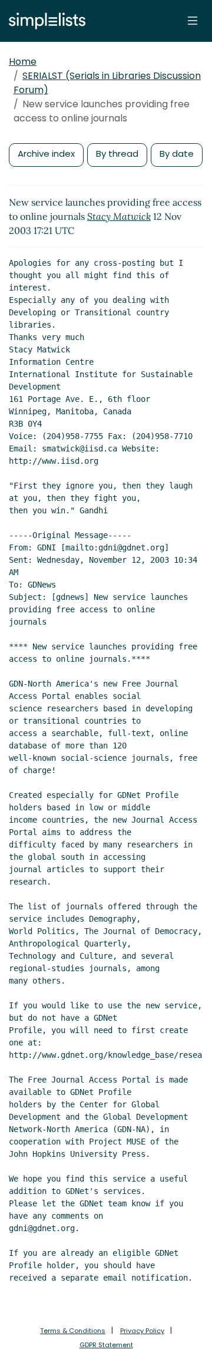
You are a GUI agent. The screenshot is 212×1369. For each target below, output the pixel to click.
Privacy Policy (142, 1330)
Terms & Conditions (72, 1330)
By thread (117, 153)
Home (23, 61)
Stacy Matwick (119, 216)
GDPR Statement (106, 1345)
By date (177, 153)
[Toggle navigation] (192, 20)
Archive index (46, 153)
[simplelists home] (44, 21)
